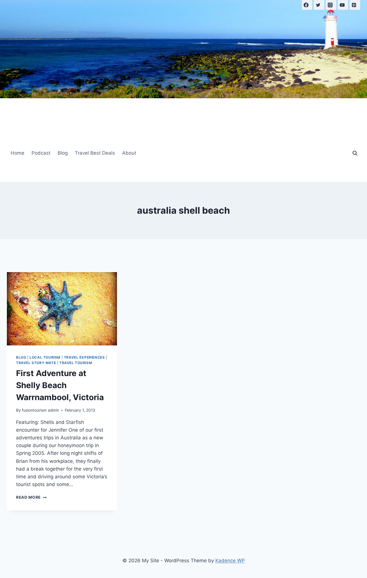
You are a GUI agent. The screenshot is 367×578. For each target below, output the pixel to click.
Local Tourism (45, 357)
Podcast (41, 153)
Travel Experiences (84, 357)
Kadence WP (230, 560)
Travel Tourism (75, 363)
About (129, 153)
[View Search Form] (355, 153)
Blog (63, 153)
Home (17, 153)
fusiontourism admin (40, 410)
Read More (31, 497)
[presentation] (62, 308)
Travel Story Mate (36, 363)
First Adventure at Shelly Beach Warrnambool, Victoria (60, 385)
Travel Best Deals (95, 153)
